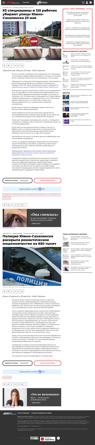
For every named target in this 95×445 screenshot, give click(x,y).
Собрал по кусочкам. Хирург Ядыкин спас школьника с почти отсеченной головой (81, 67)
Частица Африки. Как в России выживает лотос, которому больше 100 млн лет (81, 238)
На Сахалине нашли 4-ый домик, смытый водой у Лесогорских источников (77, 14)
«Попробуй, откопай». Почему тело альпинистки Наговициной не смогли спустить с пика (81, 268)
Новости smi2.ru (9, 228)
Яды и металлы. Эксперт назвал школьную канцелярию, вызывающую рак (80, 262)
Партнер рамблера (23, 438)
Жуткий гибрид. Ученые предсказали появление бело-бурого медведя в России (81, 250)
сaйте (26, 146)
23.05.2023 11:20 (7, 7)
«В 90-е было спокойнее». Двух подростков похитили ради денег (80, 60)
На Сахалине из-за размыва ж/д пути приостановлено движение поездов (77, 36)
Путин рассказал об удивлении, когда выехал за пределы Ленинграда (79, 115)
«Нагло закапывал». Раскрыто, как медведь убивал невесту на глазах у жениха (81, 256)
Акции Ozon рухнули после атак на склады (80, 120)
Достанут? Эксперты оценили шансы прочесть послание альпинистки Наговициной (81, 79)
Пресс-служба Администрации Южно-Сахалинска (17, 61)
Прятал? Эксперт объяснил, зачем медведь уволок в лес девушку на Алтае (80, 55)
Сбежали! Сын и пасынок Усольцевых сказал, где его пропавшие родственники (81, 86)
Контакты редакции (23, 413)
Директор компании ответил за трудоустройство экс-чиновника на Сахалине (77, 21)
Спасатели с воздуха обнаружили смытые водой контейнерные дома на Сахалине (77, 43)
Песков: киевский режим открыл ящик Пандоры (79, 108)
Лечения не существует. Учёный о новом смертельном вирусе (80, 243)
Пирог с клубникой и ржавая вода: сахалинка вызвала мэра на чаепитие (77, 28)
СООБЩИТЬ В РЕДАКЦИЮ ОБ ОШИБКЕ (41, 413)
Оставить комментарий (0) (47, 180)
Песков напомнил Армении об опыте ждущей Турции (81, 96)
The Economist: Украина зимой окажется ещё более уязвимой (79, 102)
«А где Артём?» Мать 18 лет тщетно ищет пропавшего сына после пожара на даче (81, 73)
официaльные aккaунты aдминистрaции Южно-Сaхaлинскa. (35, 87)
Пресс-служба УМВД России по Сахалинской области (18, 287)
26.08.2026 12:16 (7, 233)
